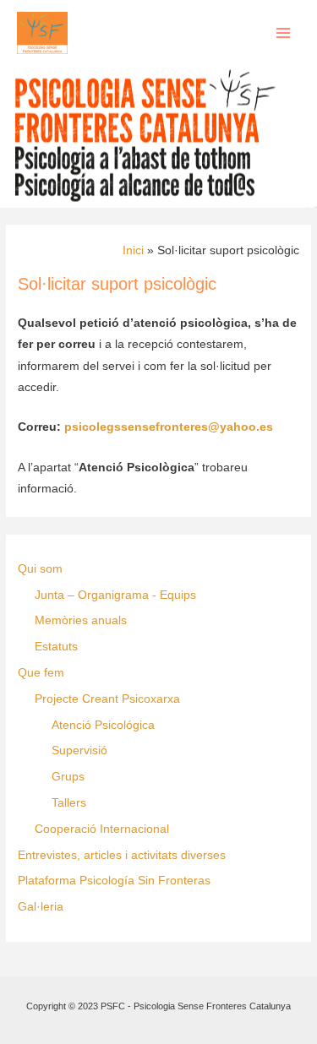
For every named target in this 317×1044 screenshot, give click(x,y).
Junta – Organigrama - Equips (115, 595)
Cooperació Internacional (102, 829)
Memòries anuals (81, 620)
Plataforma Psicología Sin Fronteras (114, 880)
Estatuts (56, 646)
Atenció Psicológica (103, 725)
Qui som (40, 569)
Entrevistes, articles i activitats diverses (122, 855)
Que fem (41, 672)
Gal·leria (40, 906)
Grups (68, 776)
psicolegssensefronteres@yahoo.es (168, 427)
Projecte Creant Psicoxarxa (107, 699)
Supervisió (79, 750)
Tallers (69, 803)
